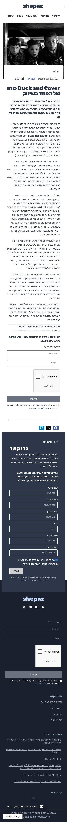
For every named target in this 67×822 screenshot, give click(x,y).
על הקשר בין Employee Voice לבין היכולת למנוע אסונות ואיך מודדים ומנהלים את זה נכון (35, 766)
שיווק (10, 15)
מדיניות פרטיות (34, 408)
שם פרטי (53, 487)
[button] (63, 6)
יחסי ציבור (31, 15)
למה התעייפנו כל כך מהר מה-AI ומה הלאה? (37, 781)
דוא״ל (55, 523)
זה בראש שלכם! (52, 759)
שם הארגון (52, 535)
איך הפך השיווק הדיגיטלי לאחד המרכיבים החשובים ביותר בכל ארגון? (34, 741)
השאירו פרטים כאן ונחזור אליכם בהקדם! (31, 330)
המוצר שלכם (51, 547)
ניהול (20, 15)
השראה (45, 15)
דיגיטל (56, 15)
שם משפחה (51, 499)
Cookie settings (12, 816)
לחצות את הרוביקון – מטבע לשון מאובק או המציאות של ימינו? (33, 750)
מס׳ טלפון (52, 511)
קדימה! (33, 398)
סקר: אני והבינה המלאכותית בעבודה (41, 775)
